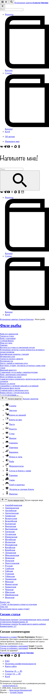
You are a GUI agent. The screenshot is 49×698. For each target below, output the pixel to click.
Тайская (9, 571)
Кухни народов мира (16, 500)
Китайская (10, 547)
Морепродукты (16, 466)
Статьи (8, 73)
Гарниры (13, 475)
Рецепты (9, 14)
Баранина (13, 452)
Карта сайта (11, 666)
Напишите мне (12, 141)
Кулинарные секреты (9, 624)
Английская (10, 510)
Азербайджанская (13, 505)
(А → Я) (18, 671)
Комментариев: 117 (8, 626)
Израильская (11, 537)
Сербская (9, 568)
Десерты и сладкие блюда (21, 489)
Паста (12, 424)
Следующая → (12, 395)
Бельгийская (11, 521)
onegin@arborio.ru (10, 686)
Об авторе (10, 136)
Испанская (10, 542)
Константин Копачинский (20, 690)
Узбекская (10, 576)
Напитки (13, 494)
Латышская (10, 552)
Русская (9, 566)
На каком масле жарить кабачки (32, 624)
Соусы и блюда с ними (20, 470)
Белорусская (11, 518)
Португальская (12, 563)
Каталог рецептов (14, 399)
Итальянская (11, 544)
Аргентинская (12, 513)
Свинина (13, 443)
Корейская (10, 550)
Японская (9, 597)
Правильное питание (9, 619)
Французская (11, 584)
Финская (9, 581)
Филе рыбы (10, 325)
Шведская (10, 592)
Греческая (10, 531)
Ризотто (13, 429)
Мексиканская (12, 555)
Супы (11, 433)
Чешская (9, 589)
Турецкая (9, 573)
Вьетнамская (11, 529)
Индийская (10, 539)
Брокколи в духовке (8, 637)
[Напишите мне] (19, 167)
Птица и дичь (15, 457)
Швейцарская (11, 595)
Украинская (10, 579)
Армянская (10, 515)
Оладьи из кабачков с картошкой (14, 646)
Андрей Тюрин (16, 692)
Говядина (13, 447)
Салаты (12, 405)
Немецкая (9, 558)
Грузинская (10, 534)
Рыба (11, 461)
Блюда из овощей (17, 415)
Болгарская (10, 523)
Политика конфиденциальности (20, 663)
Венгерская (10, 526)
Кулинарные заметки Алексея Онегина (17, 319)
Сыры (12, 480)
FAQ (7, 661)
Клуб (7, 131)
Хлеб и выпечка (17, 484)
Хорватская (10, 587)
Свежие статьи (10, 614)
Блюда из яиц (15, 419)
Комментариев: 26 (20, 622)
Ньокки (12, 438)
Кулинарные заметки (31, 3)
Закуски (13, 410)
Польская (9, 560)
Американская (12, 508)
